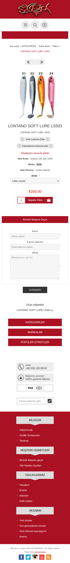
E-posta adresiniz (35, 242)
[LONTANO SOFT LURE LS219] (30, 62)
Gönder (35, 290)
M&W (39, 164)
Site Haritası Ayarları (30, 465)
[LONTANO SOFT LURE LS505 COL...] (40, 62)
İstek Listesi (26, 501)
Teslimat (24, 440)
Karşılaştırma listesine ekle (35, 146)
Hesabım (24, 484)
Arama (23, 536)
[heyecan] (28, 557)
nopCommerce (40, 552)
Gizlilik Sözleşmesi (30, 435)
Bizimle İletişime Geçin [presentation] (35, 219)
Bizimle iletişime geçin (31, 460)
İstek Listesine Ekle (35, 139)
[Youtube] (41, 557)
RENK (34, 176)
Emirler (23, 490)
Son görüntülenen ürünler (33, 525)
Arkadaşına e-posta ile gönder (35, 153)
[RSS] (48, 557)
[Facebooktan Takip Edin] (21, 557)
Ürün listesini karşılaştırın (33, 531)
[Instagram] (35, 557)
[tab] (35, 219)
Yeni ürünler (26, 520)
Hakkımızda (26, 430)
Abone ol (49, 401)
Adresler (24, 495)
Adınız (35, 231)
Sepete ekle (35, 200)
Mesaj (35, 253)
